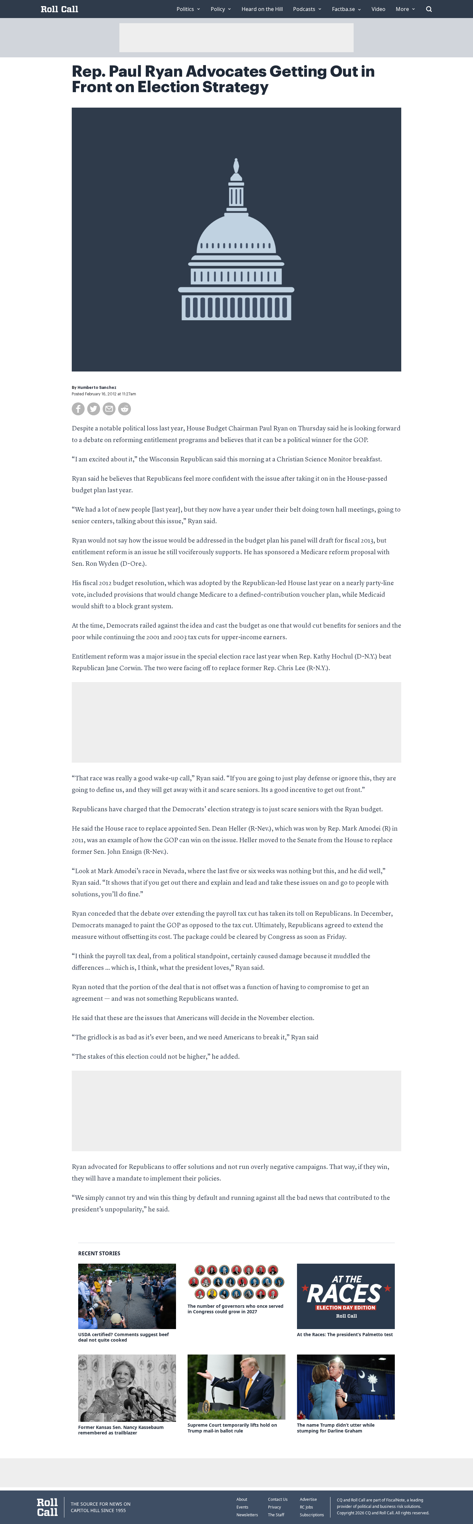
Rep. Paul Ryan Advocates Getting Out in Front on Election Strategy (223, 79)
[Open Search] (429, 9)
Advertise (308, 1499)
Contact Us (278, 1499)
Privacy (274, 1507)
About (241, 1499)
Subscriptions (312, 1515)
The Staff (276, 1515)
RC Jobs (306, 1507)
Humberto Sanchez (97, 388)
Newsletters (247, 1515)
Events (242, 1507)
